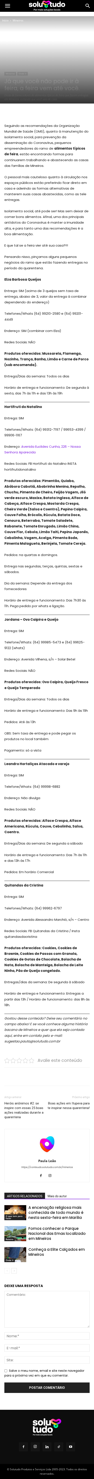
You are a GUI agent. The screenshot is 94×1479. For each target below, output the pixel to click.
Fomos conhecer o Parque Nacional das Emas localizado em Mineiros (57, 1233)
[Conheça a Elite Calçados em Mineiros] (15, 1254)
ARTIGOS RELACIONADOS (24, 1196)
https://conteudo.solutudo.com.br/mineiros (47, 1167)
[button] (7, 6)
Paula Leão (47, 1161)
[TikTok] (58, 1447)
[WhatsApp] (52, 112)
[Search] (88, 6)
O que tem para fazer (14, 1217)
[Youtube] (70, 1447)
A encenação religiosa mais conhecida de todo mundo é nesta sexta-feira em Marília (56, 1212)
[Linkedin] (47, 1447)
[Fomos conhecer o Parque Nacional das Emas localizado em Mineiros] (15, 1233)
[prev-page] (7, 1270)
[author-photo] (47, 1154)
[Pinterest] (42, 112)
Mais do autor (57, 1196)
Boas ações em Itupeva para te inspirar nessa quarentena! (68, 1105)
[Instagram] (51, 1175)
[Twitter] (32, 112)
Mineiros (18, 20)
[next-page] (14, 1270)
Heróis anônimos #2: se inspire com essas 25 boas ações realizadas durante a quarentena (24, 1110)
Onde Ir (22, 73)
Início (5, 20)
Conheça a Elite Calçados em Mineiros (56, 1252)
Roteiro (9, 1239)
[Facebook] (22, 112)
